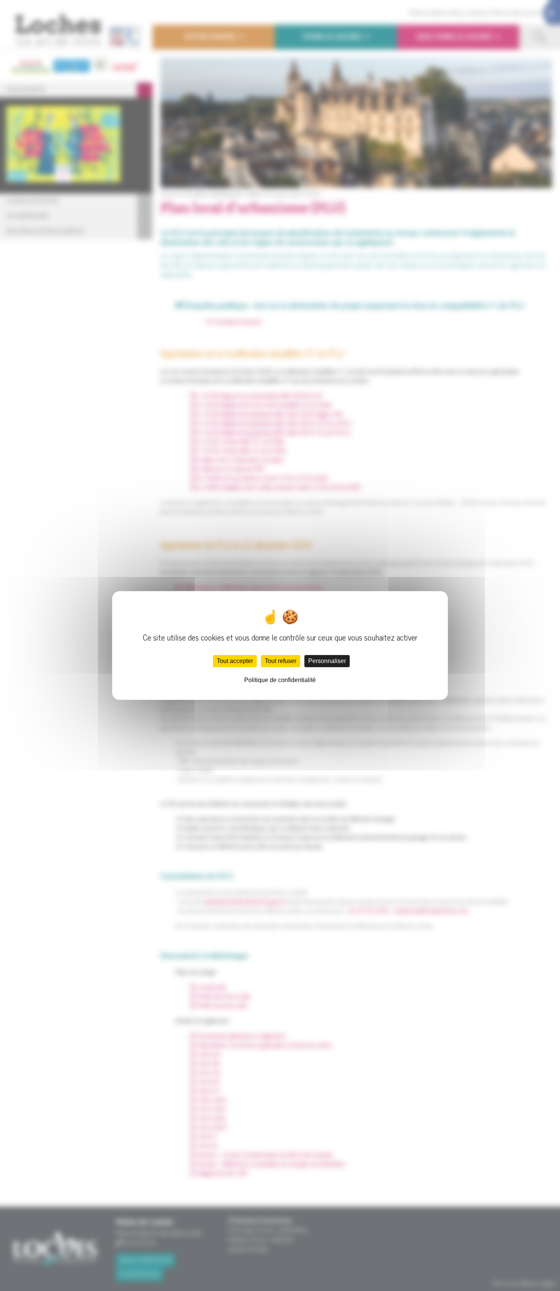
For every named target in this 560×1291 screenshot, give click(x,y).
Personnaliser (327, 661)
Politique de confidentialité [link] (280, 680)
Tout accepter (235, 661)
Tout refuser (280, 661)
